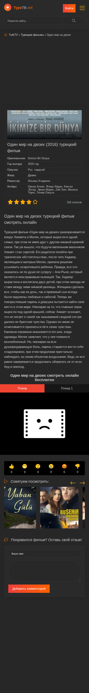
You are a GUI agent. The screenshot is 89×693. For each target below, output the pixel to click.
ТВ (22, 8)
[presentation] (73, 482)
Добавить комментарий (29, 588)
